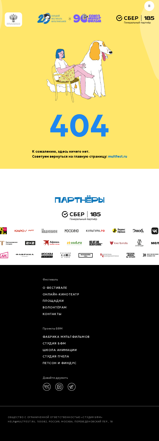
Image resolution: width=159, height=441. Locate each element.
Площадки (53, 301)
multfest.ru (117, 156)
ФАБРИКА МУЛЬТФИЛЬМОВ (66, 337)
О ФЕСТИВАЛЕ (55, 288)
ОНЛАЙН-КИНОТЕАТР (61, 294)
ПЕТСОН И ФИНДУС (60, 363)
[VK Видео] (59, 387)
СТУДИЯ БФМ (54, 343)
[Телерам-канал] (71, 387)
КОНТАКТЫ (52, 314)
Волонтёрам (55, 307)
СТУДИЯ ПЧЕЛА (56, 356)
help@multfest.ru (21, 421)
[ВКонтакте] (47, 387)
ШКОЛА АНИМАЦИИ (60, 350)
